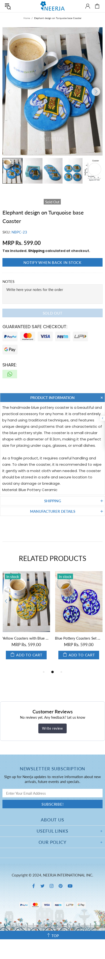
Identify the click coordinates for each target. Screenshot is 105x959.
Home (26, 18)
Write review (52, 728)
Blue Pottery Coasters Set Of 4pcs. (79, 638)
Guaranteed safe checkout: (34, 327)
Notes (8, 281)
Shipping (36, 250)
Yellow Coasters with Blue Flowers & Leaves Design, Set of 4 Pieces (26, 638)
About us (52, 819)
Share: (9, 365)
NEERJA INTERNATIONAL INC (52, 6)
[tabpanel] (26, 620)
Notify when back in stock (52, 262)
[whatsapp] (9, 374)
